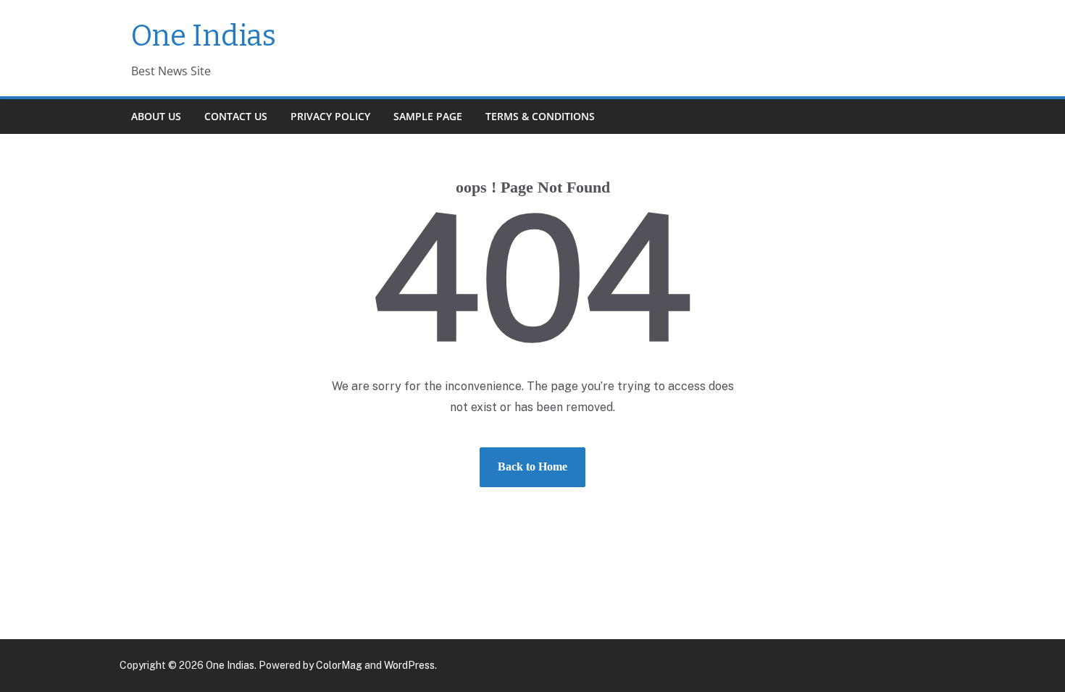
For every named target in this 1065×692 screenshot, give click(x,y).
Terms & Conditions (540, 116)
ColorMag (339, 665)
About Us (156, 116)
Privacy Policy (330, 116)
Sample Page (427, 116)
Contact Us (235, 116)
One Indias (203, 36)
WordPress (409, 665)
